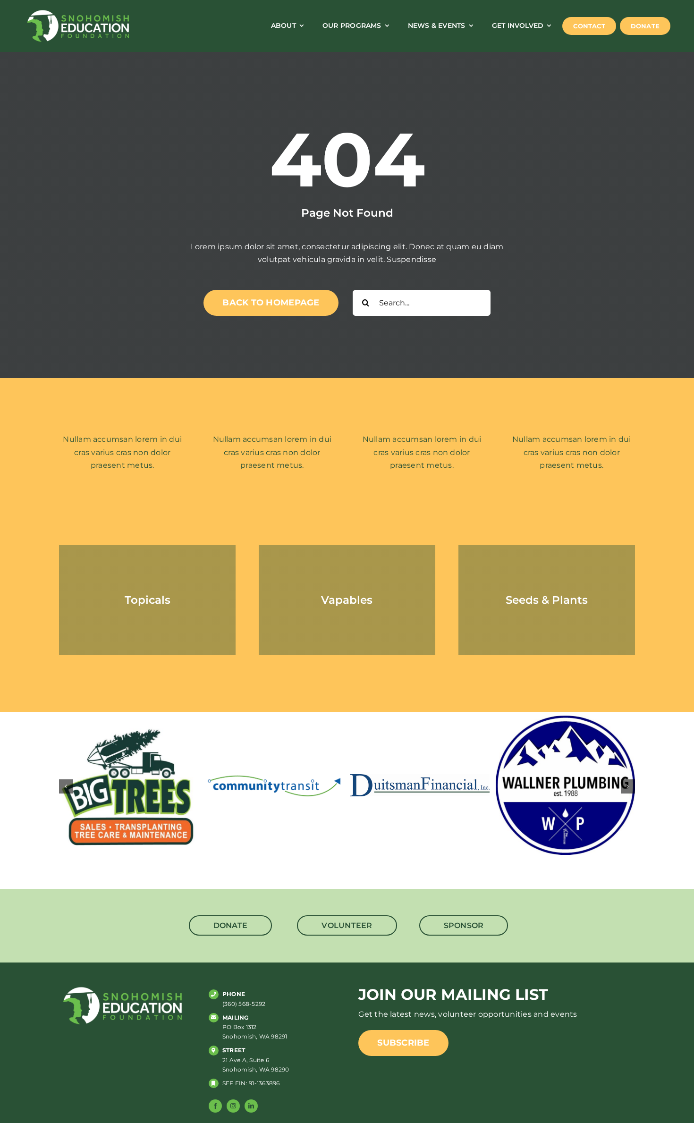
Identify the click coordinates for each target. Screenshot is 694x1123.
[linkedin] (251, 1106)
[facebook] (215, 1106)
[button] (66, 786)
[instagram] (233, 1106)
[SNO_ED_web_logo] (78, 11)
